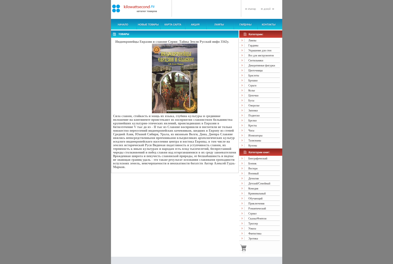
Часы (251, 130)
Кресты (252, 125)
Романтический (257, 208)
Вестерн (252, 168)
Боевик (252, 163)
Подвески (253, 115)
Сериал (252, 213)
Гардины (253, 45)
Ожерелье (253, 105)
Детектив (253, 178)
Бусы (251, 100)
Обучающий (255, 198)
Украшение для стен (259, 50)
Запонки (253, 110)
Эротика (253, 238)
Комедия (253, 188)
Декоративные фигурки (261, 65)
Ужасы (252, 228)
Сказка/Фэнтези (257, 218)
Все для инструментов (261, 55)
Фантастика (254, 233)
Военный (253, 173)
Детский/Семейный (259, 183)
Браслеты (253, 75)
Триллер (253, 223)
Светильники (255, 60)
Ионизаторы (255, 135)
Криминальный (257, 193)
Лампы (252, 40)
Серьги (252, 85)
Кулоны (252, 145)
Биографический (257, 158)
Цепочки (253, 95)
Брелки (252, 120)
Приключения (256, 203)
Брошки (252, 80)
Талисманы (254, 140)
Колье (251, 90)
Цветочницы (255, 70)
